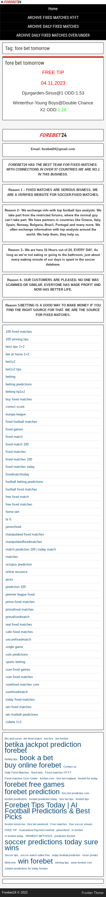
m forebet (77, 830)
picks (9, 579)
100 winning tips (17, 339)
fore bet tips (66, 799)
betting (10, 376)
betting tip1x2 (15, 391)
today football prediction (66, 855)
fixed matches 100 (19, 459)
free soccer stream (80, 824)
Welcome (10, 862)
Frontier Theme (93, 893)
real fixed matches (19, 624)
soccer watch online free (35, 855)
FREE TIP (11, 830)
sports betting (15, 662)
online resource (16, 572)
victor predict (90, 855)
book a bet (36, 758)
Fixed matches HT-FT (58, 772)
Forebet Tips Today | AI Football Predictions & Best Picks (47, 811)
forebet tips (82, 799)
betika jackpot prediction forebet (43, 747)
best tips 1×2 (15, 346)
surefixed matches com (22, 684)
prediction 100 (16, 587)
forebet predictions (16, 799)
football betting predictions (24, 482)
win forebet (35, 861)
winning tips (62, 862)
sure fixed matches (19, 677)
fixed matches (16, 452)
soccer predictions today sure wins (51, 845)
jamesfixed (13, 527)
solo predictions (17, 654)
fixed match (14, 437)
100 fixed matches (19, 331)
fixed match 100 (17, 444)
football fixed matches (21, 489)
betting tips (11, 759)
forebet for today (88, 778)
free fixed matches (19, 504)
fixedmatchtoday (17, 474)
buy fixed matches (19, 399)
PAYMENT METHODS (39, 835)
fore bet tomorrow (24, 63)
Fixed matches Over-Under (21, 778)
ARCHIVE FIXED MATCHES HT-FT (53, 17)
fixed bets (37, 772)
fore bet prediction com (75, 793)
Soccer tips (11, 855)
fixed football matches (21, 422)
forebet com (47, 778)
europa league (16, 414)
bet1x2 (10, 361)
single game (14, 647)
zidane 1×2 (13, 722)
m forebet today (14, 835)
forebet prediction (32, 792)
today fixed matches (20, 699)
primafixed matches (20, 609)
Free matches (58, 824)
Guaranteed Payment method (36, 830)
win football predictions (22, 714)
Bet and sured (13, 738)
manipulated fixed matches (25, 534)
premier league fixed (20, 594)
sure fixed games (18, 669)
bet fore (48, 738)
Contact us (69, 766)
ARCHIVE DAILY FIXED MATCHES (53, 26)
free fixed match (17, 497)
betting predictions (19, 384)
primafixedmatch (17, 617)
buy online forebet (33, 765)
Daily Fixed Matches (17, 772)
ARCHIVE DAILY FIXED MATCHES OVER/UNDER (53, 35)
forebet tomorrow (15, 824)
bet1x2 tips (13, 369)
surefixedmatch (17, 692)
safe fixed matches (19, 632)
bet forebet (61, 738)
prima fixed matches (20, 602)
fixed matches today (20, 467)
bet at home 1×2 (17, 354)
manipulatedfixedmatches (24, 542)
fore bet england (66, 778)
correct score (15, 407)
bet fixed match (33, 738)
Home (53, 8)
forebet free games (35, 784)
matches (12, 557)
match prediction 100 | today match (31, 549)
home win (12, 512)
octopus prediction (19, 564)
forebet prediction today (43, 799)
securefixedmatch (18, 639)
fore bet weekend (37, 824)
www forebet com (81, 862)
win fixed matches (19, 707)
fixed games (14, 429)
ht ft (8, 519)
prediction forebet (64, 835)
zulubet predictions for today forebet (26, 868)
